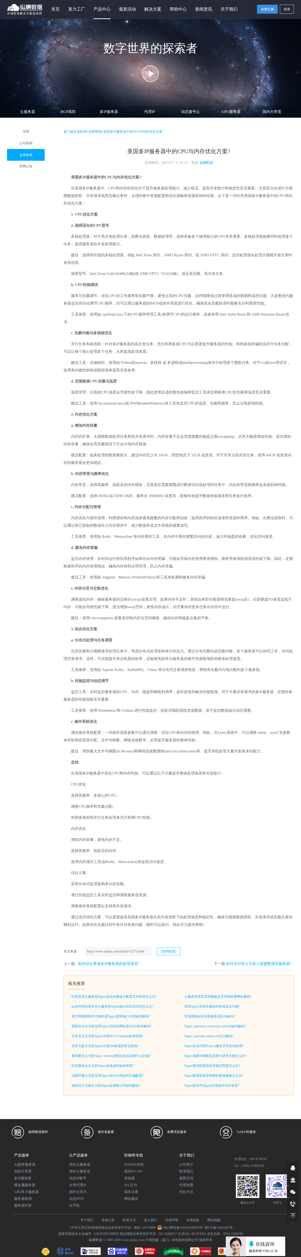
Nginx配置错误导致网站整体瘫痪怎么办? (213, 1075)
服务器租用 (23, 1199)
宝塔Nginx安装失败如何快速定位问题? (212, 1006)
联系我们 (186, 1171)
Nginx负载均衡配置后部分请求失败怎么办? (215, 1056)
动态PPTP (76, 1199)
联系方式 (129, 1220)
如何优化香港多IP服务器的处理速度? (108, 964)
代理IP (149, 112)
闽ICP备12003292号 (219, 1227)
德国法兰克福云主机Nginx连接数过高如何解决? (105, 1085)
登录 (287, 9)
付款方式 (186, 1192)
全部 (26, 131)
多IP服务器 (109, 112)
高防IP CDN (133, 1171)
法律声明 (171, 1220)
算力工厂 (76, 9)
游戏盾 (129, 1178)
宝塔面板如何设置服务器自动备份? (209, 1016)
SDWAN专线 (134, 1164)
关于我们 (87, 1220)
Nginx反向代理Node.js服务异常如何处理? (214, 1046)
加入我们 (150, 1220)
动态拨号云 (190, 112)
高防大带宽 (23, 1171)
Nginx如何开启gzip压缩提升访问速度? (211, 1085)
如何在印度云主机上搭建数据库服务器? (259, 964)
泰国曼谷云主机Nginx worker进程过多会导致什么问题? (111, 1056)
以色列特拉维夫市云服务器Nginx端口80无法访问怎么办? (112, 1006)
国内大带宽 (271, 112)
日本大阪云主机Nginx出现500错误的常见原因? (105, 1046)
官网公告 (25, 166)
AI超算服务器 (25, 1164)
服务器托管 (23, 1205)
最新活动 (127, 9)
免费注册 (267, 9)
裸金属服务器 (24, 1185)
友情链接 (192, 1220)
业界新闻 (25, 155)
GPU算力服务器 (26, 1192)
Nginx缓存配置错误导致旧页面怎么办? (212, 1066)
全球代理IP (77, 1185)
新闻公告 (108, 1220)
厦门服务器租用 (75, 131)
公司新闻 (25, 143)
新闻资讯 (203, 9)
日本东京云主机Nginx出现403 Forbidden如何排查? (107, 1036)
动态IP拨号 (77, 1178)
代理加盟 (186, 1185)
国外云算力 (78, 1192)
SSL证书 (130, 1185)
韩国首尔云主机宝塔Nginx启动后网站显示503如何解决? (111, 1026)
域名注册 (131, 1192)
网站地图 (214, 1220)
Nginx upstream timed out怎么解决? (209, 1036)
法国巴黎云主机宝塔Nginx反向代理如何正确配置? (107, 1075)
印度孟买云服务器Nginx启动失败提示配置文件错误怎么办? (114, 996)
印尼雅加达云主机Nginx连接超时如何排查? (102, 1066)
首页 (55, 9)
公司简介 (186, 1164)
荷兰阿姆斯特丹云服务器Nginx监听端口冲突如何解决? (110, 1016)
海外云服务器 (79, 1171)
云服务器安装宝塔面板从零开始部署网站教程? (218, 996)
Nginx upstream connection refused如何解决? (215, 1026)
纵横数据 (206, 163)
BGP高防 (68, 112)
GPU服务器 (231, 112)
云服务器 (27, 112)
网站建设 (131, 1199)
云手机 (74, 1205)
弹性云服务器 (79, 1164)
